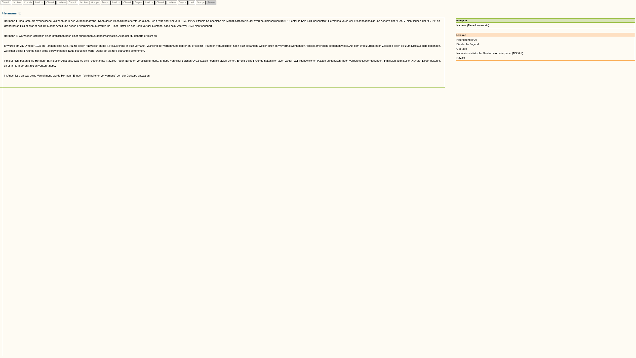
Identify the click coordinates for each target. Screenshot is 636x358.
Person (105, 2)
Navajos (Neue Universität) (472, 25)
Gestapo (461, 48)
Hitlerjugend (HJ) (466, 39)
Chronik (5, 2)
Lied (192, 2)
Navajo (460, 57)
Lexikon (17, 2)
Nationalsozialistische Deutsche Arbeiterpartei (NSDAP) (489, 53)
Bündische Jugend (467, 44)
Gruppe (94, 2)
